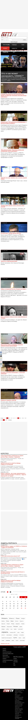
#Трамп (18, 618)
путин (15, 637)
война (7, 629)
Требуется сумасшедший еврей (9, 261)
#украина (18, 623)
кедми (22, 632)
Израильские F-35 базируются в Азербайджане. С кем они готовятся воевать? (14, 122)
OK (14, 663)
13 (13, 603)
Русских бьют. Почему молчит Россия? (11, 233)
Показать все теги (5, 643)
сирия (20, 637)
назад (2, 418)
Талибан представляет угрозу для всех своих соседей (12, 206)
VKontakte (15, 661)
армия (20, 626)
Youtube (15, 658)
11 (25, 418)
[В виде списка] (10, 591)
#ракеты (21, 621)
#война (3, 621)
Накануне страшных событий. (8, 400)
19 (10, 606)
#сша (12, 623)
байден (3, 629)
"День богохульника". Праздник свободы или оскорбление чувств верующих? (12, 150)
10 (22, 418)
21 (17, 606)
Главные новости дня (14, 45)
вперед (9, 420)
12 (1, 420)
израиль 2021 (13, 632)
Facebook (15, 660)
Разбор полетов (5, 49)
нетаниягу (21, 635)
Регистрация (14, 42)
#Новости (11, 618)
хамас (13, 640)
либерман (16, 635)
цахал (17, 640)
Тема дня (22, 45)
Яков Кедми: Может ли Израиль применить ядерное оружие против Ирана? (12, 345)
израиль (5, 632)
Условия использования (8, 660)
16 (25, 603)
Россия (15, 626)
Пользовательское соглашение (18, 718)
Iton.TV (8, 690)
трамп (3, 640)
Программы (6, 44)
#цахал (3, 626)
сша (24, 637)
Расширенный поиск (7, 651)
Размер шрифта (17, 647)
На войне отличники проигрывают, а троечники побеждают (13, 373)
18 (6, 606)
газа (11, 629)
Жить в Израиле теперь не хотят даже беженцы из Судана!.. (14, 317)
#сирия (8, 623)
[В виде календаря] (7, 591)
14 (17, 603)
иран (18, 632)
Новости (4, 650)
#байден (23, 618)
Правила (4, 658)
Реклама (4, 661)
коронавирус (9, 635)
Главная (4, 648)
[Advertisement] (14, 436)
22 (21, 606)
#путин (16, 621)
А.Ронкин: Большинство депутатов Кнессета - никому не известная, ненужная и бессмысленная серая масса (13, 95)
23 (25, 606)
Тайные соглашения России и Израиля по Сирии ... (14, 289)
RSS (14, 664)
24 (2, 608)
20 (13, 606)
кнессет (3, 635)
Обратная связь (6, 656)
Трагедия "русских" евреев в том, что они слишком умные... (14, 178)
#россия (3, 623)
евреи (15, 629)
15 (21, 603)
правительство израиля (7, 637)
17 (6, 420)
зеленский (20, 629)
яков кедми (22, 640)
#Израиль (5, 618)
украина (8, 640)
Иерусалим (9, 626)
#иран (12, 621)
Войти (24, 39)
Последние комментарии (8, 653)
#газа (7, 621)
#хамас (22, 623)
